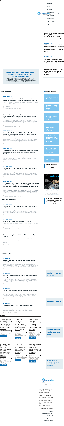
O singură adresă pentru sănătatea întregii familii (54, 272)
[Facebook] (58, 14)
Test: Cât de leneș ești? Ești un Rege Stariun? (51, 150)
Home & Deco (6, 258)
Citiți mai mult (18, 338)
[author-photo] (4, 108)
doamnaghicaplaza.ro (35, 422)
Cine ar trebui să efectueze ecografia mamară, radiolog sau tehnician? (53, 363)
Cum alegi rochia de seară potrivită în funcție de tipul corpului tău (51, 127)
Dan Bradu (7, 244)
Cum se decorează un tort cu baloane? (51, 158)
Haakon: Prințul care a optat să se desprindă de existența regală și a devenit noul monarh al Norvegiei (20, 99)
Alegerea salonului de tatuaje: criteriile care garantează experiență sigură (53, 332)
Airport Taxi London (54, 190)
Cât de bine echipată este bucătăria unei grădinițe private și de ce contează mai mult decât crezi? (52, 138)
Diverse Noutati (48, 31)
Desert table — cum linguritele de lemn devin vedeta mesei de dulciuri (20, 291)
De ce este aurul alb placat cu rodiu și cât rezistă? (51, 107)
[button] (61, 14)
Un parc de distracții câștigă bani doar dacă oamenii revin (19, 169)
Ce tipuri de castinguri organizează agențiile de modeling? (52, 116)
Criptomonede (55, 194)
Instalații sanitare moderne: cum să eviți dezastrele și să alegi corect (20, 276)
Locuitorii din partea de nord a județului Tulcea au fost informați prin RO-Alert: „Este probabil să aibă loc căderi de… (20, 152)
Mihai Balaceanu (8, 177)
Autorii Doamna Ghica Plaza (10, 108)
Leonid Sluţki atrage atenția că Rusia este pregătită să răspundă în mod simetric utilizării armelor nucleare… (20, 74)
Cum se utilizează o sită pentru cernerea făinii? (18, 306)
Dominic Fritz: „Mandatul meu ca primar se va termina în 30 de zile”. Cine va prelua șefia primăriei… (53, 72)
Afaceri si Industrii (8, 166)
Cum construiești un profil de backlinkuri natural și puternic (19, 235)
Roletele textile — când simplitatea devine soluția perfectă (19, 261)
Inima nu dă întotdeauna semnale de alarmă (17, 221)
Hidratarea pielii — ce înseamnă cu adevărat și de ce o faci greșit (54, 301)
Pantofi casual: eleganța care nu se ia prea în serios (52, 97)
